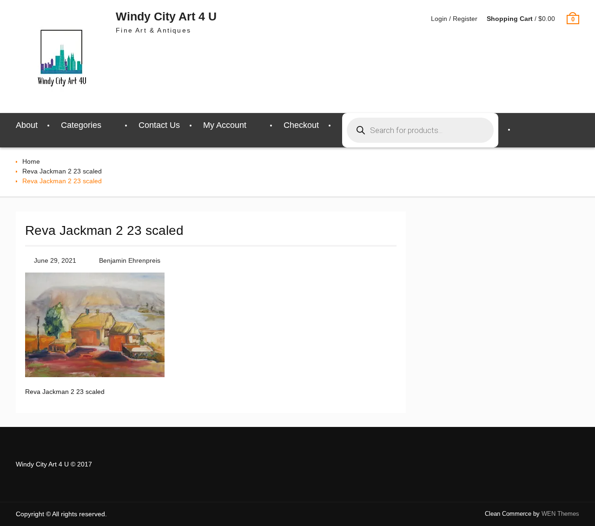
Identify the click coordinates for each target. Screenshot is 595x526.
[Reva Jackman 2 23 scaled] (95, 375)
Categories (81, 125)
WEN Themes (560, 513)
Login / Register (454, 18)
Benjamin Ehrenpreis (129, 260)
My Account (224, 125)
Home (31, 161)
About (27, 125)
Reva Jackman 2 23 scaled (62, 171)
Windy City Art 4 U (166, 16)
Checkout (301, 125)
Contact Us (159, 125)
